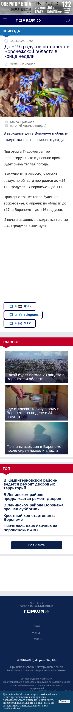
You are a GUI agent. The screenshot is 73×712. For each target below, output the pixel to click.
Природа (11, 31)
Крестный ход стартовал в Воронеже (29, 518)
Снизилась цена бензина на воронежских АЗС (30, 528)
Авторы (37, 638)
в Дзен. (23, 306)
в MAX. (23, 323)
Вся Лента (36, 545)
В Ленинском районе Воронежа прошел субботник (33, 507)
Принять (64, 701)
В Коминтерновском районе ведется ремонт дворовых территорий (30, 484)
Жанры (36, 632)
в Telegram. (27, 315)
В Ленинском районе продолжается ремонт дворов (32, 497)
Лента (37, 626)
